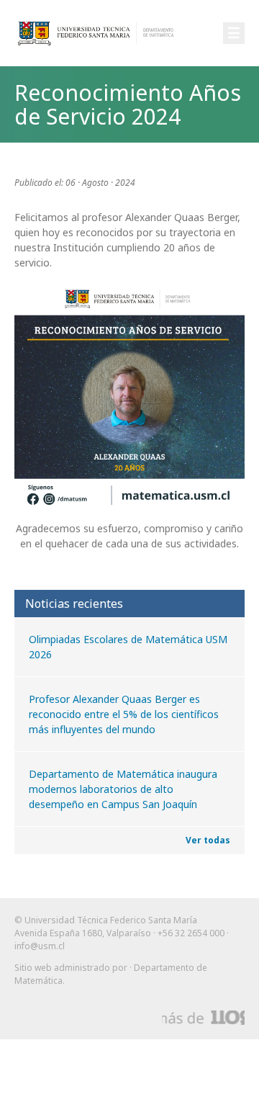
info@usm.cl (39, 946)
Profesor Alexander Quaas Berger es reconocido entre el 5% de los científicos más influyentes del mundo (124, 714)
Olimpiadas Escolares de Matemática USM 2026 (128, 646)
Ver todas (208, 840)
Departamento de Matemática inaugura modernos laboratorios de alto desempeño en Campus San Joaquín (123, 789)
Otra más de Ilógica (203, 1017)
